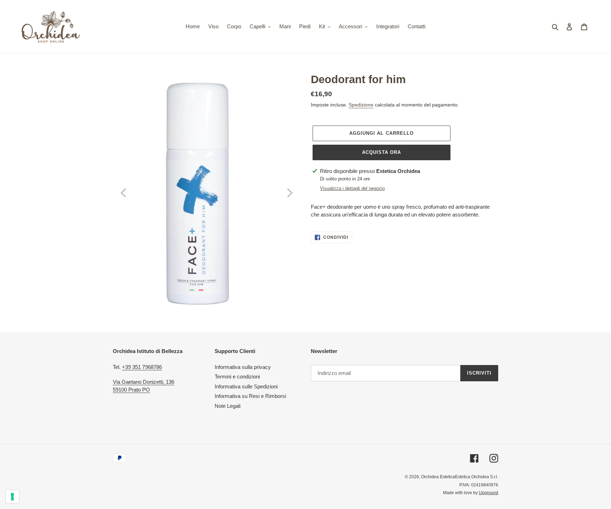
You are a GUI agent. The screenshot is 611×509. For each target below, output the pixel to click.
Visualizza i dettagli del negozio (352, 188)
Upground (488, 492)
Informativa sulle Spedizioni (246, 386)
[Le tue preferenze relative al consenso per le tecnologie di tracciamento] (12, 496)
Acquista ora (381, 152)
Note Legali (227, 406)
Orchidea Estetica (438, 476)
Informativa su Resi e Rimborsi (250, 396)
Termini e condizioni (237, 377)
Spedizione (361, 105)
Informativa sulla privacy (243, 367)
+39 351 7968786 (142, 367)
